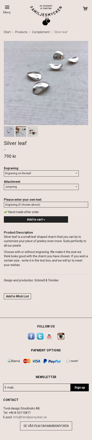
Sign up (79, 387)
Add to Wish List (17, 296)
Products (21, 32)
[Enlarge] (46, 83)
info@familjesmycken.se (30, 417)
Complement (41, 32)
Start (7, 32)
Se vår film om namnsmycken (46, 426)
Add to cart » (36, 219)
